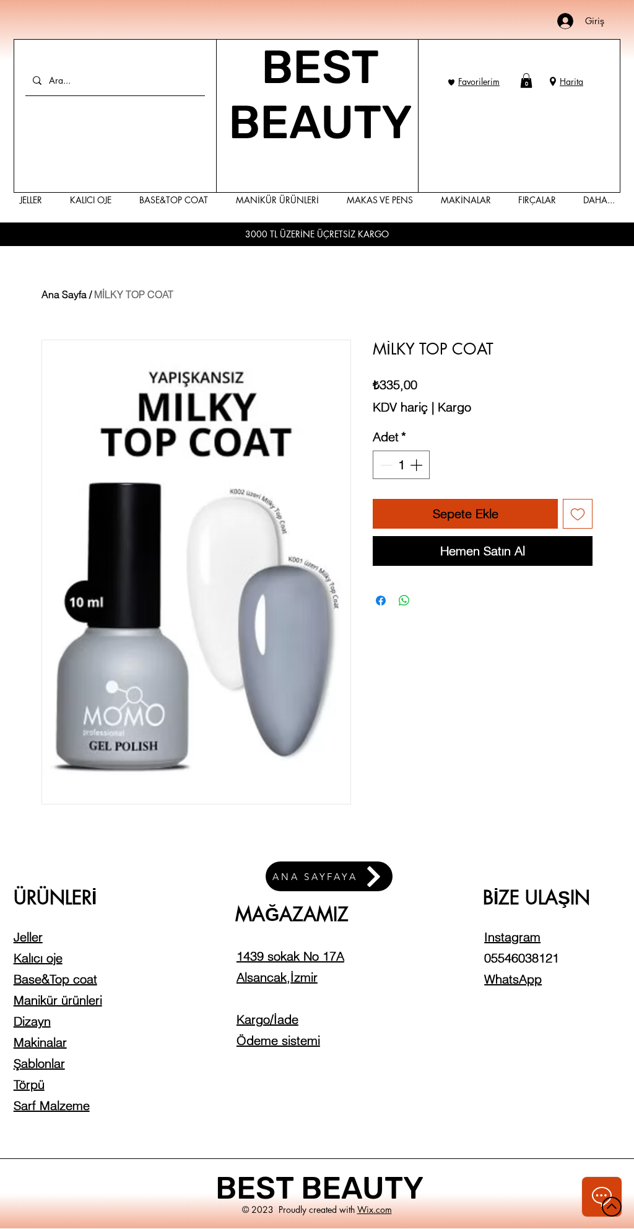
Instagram (512, 937)
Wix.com (374, 1209)
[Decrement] (385, 464)
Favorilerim (479, 81)
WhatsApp (513, 979)
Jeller (28, 937)
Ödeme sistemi (278, 1040)
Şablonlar (39, 1063)
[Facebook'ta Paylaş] (380, 600)
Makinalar (40, 1042)
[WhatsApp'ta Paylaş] (404, 600)
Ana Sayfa (64, 294)
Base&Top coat (55, 979)
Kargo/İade (267, 1019)
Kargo (454, 407)
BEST (258, 1188)
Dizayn (32, 1021)
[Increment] (417, 464)
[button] (526, 80)
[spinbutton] (401, 464)
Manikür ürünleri (58, 1000)
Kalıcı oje (38, 958)
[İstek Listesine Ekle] (578, 514)
